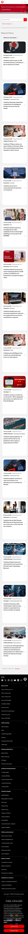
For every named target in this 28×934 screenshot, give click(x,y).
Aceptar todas (14, 926)
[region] (14, 915)
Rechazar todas (14, 930)
